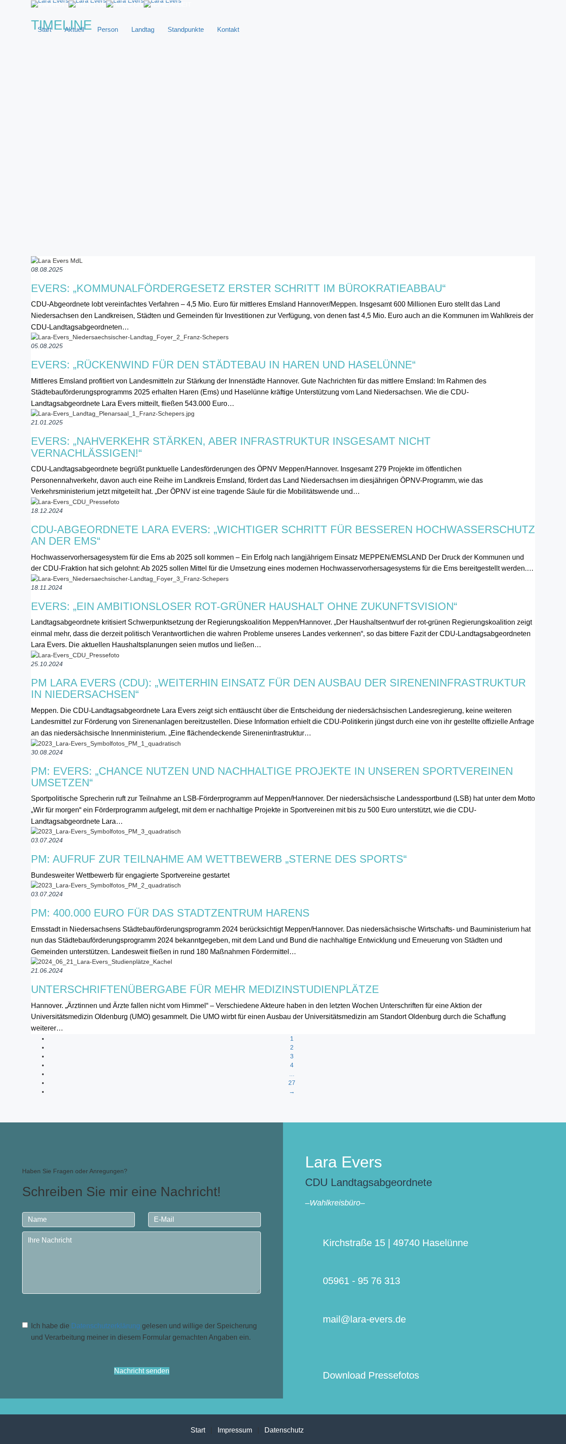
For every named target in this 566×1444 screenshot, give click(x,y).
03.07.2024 (47, 840)
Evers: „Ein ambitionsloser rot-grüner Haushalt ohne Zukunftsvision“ (244, 606)
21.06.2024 (47, 970)
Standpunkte (186, 29)
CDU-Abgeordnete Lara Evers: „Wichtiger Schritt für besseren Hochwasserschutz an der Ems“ (283, 535)
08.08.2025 (47, 269)
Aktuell (74, 29)
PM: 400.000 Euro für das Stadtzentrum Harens (170, 913)
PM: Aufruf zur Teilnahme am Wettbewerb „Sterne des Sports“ (219, 859)
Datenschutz (284, 1430)
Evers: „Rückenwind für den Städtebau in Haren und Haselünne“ (223, 365)
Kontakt (228, 29)
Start (44, 29)
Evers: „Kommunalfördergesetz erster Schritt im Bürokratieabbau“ (238, 288)
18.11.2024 (46, 587)
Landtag (142, 29)
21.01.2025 (47, 422)
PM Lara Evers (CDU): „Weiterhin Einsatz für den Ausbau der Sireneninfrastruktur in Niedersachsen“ (278, 688)
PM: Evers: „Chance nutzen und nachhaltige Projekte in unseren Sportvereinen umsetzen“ (272, 776)
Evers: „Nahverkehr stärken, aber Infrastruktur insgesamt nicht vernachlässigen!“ (231, 447)
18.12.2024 (47, 510)
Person (107, 29)
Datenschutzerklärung (105, 1326)
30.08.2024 (47, 752)
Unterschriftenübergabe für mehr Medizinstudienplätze (205, 989)
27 (291, 1082)
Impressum (235, 1430)
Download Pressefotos (371, 1375)
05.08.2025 (47, 345)
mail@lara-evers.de (364, 1319)
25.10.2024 (47, 663)
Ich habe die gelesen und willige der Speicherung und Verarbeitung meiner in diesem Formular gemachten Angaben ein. (144, 1331)
